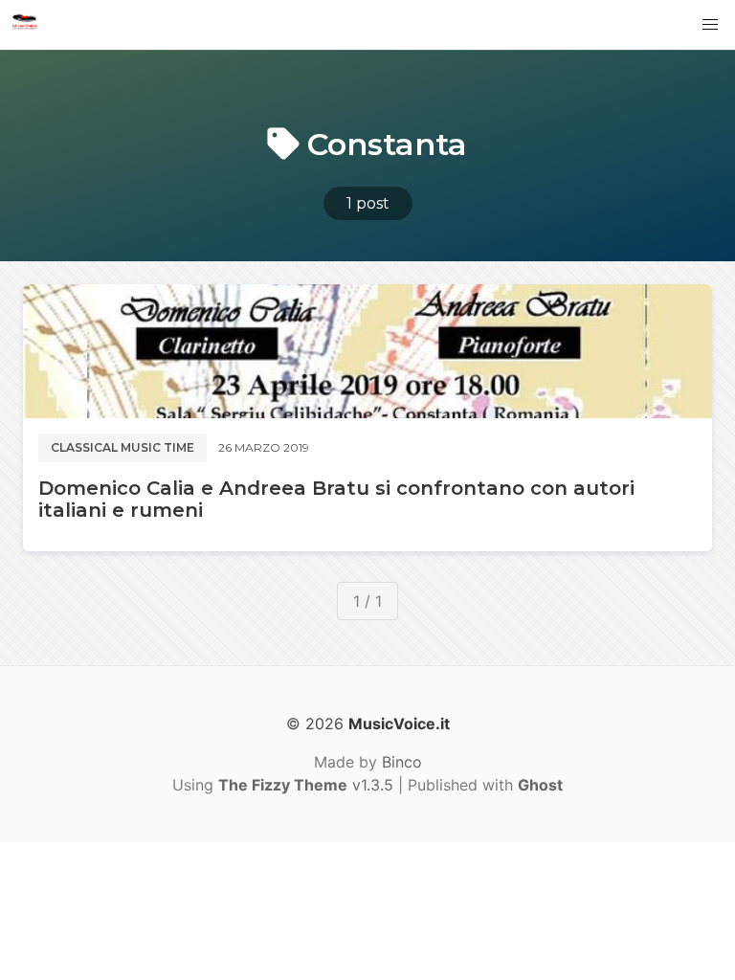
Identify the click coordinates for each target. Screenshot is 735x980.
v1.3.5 (305, 784)
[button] (710, 25)
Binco (402, 761)
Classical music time (122, 447)
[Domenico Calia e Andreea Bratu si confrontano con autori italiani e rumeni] (367, 351)
